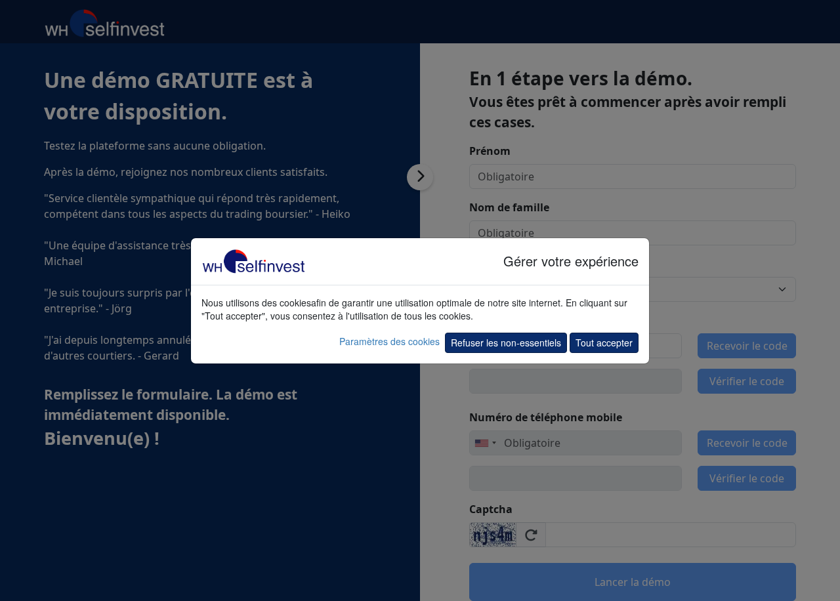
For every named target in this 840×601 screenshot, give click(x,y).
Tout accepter (604, 342)
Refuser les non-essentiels (506, 342)
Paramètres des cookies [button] (389, 341)
